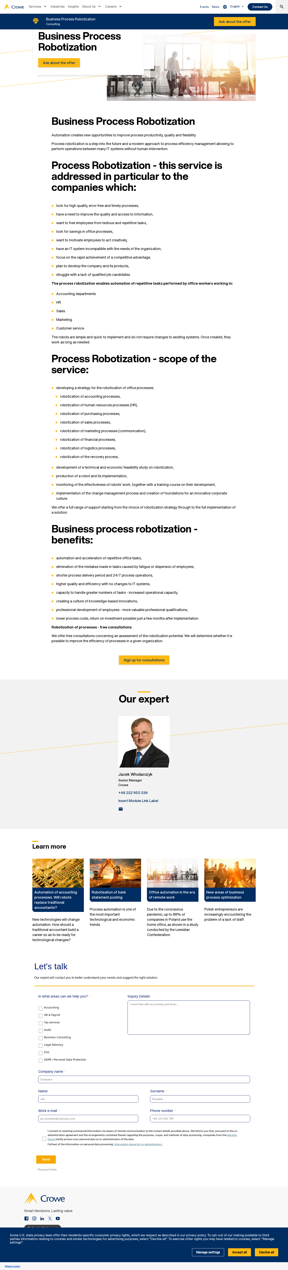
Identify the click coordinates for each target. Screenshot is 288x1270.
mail (120, 809)
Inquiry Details (139, 996)
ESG (46, 1052)
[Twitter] (51, 1219)
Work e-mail (47, 1111)
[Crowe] (13, 7)
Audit (47, 1030)
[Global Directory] (226, 7)
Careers (111, 6)
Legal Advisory (53, 1044)
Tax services (52, 1022)
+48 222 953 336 (133, 792)
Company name (50, 1072)
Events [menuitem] (204, 7)
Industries (58, 6)
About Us (89, 6)
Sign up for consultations (144, 660)
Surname (157, 1091)
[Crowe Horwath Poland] (44, 1219)
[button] (282, 1229)
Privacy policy (12, 1266)
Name (43, 1091)
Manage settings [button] (208, 1252)
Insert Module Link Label (138, 800)
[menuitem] (38, 7)
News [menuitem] (215, 7)
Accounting (51, 1007)
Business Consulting (57, 1037)
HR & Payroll (52, 1015)
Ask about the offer (59, 62)
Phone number (161, 1111)
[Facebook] (28, 1219)
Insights (73, 6)
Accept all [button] (239, 1252)
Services (35, 6)
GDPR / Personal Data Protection (65, 1059)
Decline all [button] (266, 1252)
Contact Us (260, 7)
